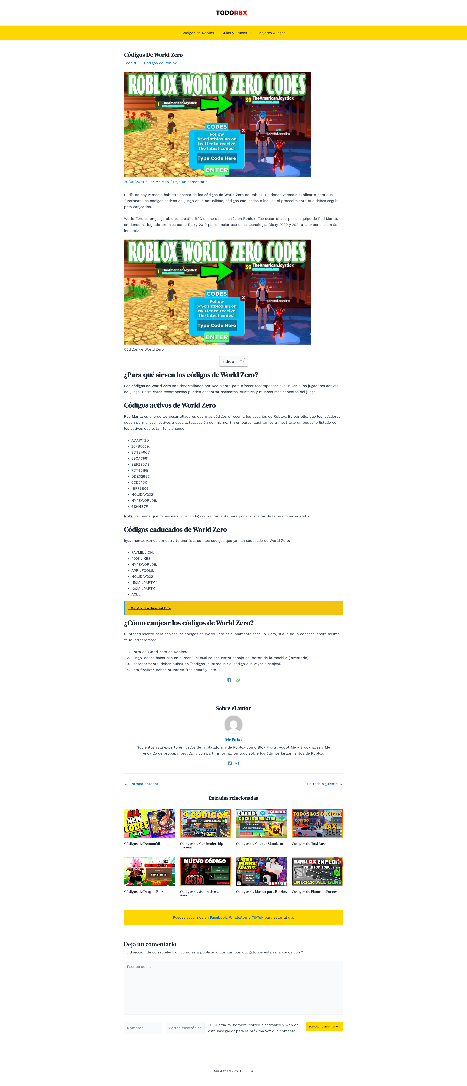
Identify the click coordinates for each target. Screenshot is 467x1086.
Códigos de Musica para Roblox (261, 891)
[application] (249, 33)
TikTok (257, 917)
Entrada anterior (141, 784)
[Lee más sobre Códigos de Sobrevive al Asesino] (205, 871)
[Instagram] (237, 763)
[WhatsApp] (238, 679)
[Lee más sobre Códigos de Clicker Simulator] (261, 823)
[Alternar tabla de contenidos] (240, 361)
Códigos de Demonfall (142, 843)
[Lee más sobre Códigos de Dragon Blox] (149, 871)
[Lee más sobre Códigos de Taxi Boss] (317, 823)
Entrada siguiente (325, 784)
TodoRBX (132, 63)
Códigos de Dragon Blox (144, 891)
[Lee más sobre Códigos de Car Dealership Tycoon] (205, 823)
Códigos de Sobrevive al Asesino (199, 893)
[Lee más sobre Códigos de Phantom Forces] (317, 871)
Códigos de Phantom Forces (314, 891)
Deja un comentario (190, 182)
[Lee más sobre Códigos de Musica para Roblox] (261, 871)
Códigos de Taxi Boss (309, 843)
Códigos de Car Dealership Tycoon (201, 845)
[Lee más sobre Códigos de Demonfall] (149, 823)
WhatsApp (238, 917)
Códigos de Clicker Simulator (260, 843)
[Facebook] (229, 679)
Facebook (218, 917)
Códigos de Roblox (160, 63)
